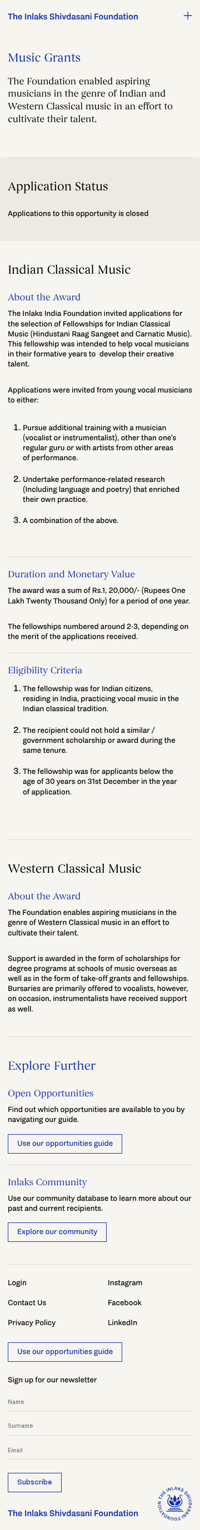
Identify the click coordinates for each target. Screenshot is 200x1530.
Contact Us (27, 1302)
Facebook (125, 1302)
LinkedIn (122, 1322)
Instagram (125, 1282)
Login (17, 1282)
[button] (187, 15)
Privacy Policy (32, 1322)
